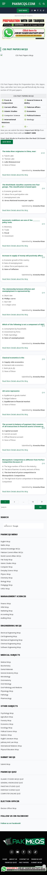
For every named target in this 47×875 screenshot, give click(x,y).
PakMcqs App (36, 859)
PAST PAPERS (24, 862)
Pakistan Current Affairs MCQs (12, 552)
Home (5, 859)
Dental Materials (7, 669)
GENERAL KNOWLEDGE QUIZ (12, 783)
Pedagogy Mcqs (7, 585)
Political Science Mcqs (9, 731)
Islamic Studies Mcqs (8, 563)
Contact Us (24, 859)
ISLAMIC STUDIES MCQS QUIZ (12, 779)
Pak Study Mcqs (6, 560)
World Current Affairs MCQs (11, 556)
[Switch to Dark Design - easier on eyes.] (39, 4)
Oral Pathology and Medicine (11, 687)
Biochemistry (5, 666)
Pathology (4, 695)
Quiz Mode (23, 10)
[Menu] (3, 3)
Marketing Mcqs (7, 611)
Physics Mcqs (6, 574)
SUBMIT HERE (30, 133)
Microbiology (5, 677)
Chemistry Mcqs (7, 578)
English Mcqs (5, 541)
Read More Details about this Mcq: (15, 175)
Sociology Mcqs (6, 728)
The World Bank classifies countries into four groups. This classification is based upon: (21, 186)
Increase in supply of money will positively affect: (22, 256)
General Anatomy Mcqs (9, 673)
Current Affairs (10, 107)
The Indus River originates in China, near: (19, 151)
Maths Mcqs (5, 545)
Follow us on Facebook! (11, 823)
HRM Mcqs (5, 607)
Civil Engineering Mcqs (9, 636)
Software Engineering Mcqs (11, 647)
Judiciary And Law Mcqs (9, 742)
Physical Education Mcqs (10, 749)
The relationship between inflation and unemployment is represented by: (18, 290)
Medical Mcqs (6, 662)
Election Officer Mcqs (8, 808)
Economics (31, 111)
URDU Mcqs (5, 589)
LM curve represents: (11, 391)
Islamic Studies (10, 111)
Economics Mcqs (7, 724)
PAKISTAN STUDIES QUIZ (10, 786)
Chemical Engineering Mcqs (11, 644)
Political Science (33, 115)
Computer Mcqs (7, 567)
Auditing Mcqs (6, 618)
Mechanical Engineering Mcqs (11, 640)
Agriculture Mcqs (7, 717)
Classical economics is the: (13, 358)
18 (33, 502)
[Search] (43, 3)
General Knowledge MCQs (10, 549)
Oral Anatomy (6, 680)
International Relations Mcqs (11, 746)
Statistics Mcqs (6, 735)
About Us (13, 859)
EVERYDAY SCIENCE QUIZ (10, 790)
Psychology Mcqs (7, 713)
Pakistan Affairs (33, 107)
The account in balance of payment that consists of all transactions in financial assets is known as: (23, 425)
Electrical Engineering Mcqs (11, 633)
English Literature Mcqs (9, 739)
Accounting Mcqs (7, 614)
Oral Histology (6, 684)
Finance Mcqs (6, 603)
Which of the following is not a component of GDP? (23, 324)
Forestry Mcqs (6, 720)
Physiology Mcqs (7, 691)
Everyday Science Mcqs (9, 570)
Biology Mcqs (6, 581)
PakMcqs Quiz (11, 862)
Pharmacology (6, 698)
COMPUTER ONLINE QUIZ (10, 793)
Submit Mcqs (5, 764)
